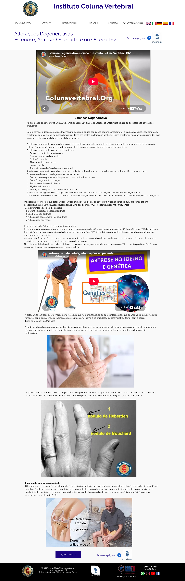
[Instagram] (148, 573)
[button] (23, 23)
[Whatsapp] (143, 573)
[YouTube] (153, 573)
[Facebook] (158, 573)
